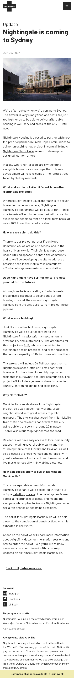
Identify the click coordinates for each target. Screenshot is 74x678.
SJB (26, 345)
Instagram (14, 593)
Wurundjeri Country (14, 623)
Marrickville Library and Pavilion (36, 449)
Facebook (14, 598)
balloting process (24, 494)
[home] (9, 6)
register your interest (25, 548)
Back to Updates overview (24, 568)
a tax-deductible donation (47, 623)
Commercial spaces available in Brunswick (37, 673)
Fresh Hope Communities (49, 142)
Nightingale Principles (17, 336)
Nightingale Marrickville (18, 151)
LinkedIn (13, 604)
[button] (67, 6)
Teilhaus (44, 363)
